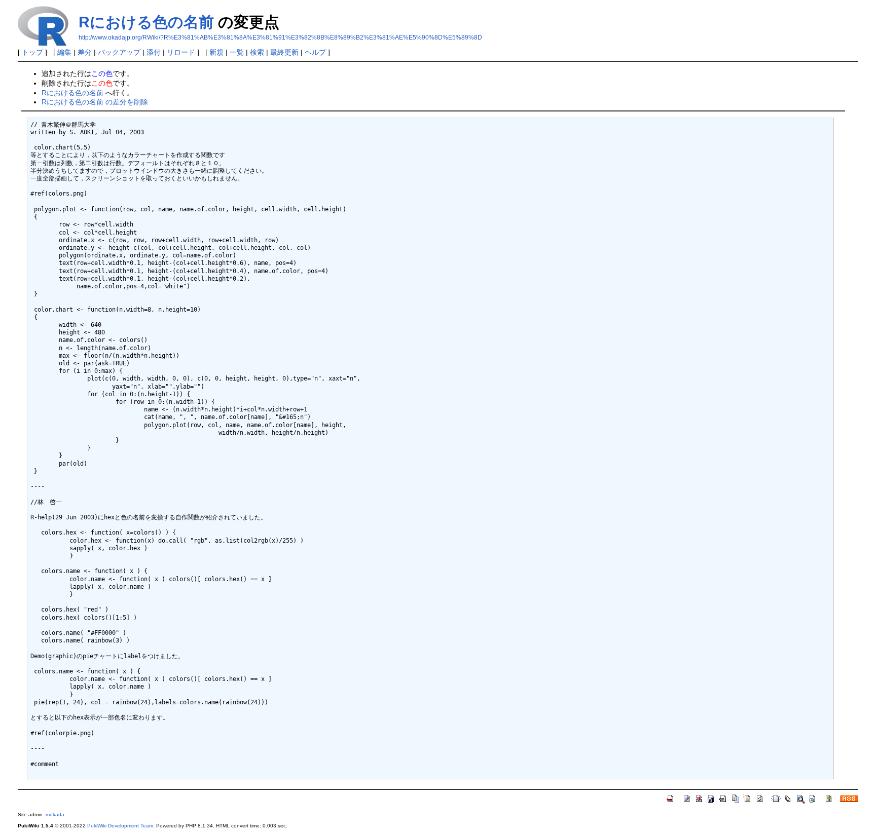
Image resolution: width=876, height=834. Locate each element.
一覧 (237, 52)
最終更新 (284, 52)
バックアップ (119, 52)
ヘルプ (315, 52)
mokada (55, 814)
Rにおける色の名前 (146, 22)
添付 (154, 52)
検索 (257, 52)
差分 (85, 52)
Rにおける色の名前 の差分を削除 (95, 102)
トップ (32, 52)
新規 (216, 52)
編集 (64, 52)
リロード (181, 52)
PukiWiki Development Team (120, 825)
